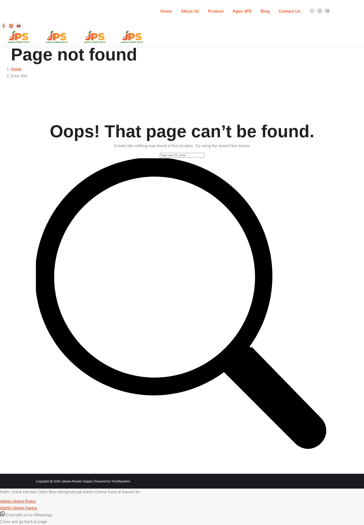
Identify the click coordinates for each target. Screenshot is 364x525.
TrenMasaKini (120, 481)
